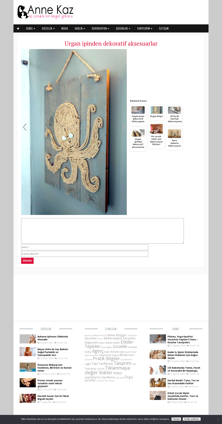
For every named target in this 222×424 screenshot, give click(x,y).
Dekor (100, 338)
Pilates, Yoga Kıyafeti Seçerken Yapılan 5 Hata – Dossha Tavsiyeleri (183, 339)
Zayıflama (108, 377)
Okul (131, 355)
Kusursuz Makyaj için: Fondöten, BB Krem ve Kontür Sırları (55, 367)
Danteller (91, 338)
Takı (94, 363)
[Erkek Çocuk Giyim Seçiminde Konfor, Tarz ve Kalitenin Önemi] (158, 399)
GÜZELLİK (47, 28)
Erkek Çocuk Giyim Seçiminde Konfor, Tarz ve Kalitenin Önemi (183, 396)
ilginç (98, 351)
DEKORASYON (100, 28)
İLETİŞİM (164, 28)
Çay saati (119, 377)
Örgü (128, 376)
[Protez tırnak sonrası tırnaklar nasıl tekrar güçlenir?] (28, 386)
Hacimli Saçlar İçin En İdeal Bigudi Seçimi (53, 397)
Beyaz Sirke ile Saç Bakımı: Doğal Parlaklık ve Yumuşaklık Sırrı (53, 352)
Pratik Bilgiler (106, 358)
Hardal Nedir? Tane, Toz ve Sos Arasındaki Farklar (183, 382)
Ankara (96, 335)
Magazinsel (105, 355)
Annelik (103, 335)
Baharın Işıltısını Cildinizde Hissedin (53, 338)
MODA (64, 28)
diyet (102, 342)
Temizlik (100, 368)
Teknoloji (90, 368)
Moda (124, 355)
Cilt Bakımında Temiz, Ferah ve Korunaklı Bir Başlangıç (184, 369)
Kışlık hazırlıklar (91, 355)
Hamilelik (132, 347)
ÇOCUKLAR (122, 28)
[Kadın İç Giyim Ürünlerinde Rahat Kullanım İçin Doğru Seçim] (158, 358)
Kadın (107, 351)
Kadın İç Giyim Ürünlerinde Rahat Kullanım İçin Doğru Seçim (183, 355)
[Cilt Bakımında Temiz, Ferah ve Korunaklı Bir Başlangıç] (158, 373)
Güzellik (46, 329)
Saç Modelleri (127, 359)
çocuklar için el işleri (105, 380)
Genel (176, 329)
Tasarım (122, 363)
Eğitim (109, 347)
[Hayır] (218, 419)
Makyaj (115, 355)
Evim (103, 347)
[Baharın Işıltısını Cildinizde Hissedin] (28, 342)
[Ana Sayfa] (45, 18)
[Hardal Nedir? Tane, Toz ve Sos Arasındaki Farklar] (158, 386)
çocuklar (90, 380)
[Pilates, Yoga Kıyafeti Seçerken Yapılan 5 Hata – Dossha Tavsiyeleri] (158, 342)
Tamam (176, 419)
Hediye (88, 351)
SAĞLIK (79, 28)
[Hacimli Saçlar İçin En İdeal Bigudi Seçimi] (28, 402)
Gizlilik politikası (191, 419)
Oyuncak (88, 359)
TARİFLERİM (144, 28)
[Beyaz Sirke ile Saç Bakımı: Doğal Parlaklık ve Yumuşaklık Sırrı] (28, 355)
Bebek (111, 335)
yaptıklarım (93, 377)
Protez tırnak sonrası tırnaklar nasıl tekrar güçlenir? (50, 383)
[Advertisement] (165, 73)
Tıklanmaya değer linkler (107, 370)
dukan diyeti (112, 342)
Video (117, 373)
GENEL (30, 28)
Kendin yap (117, 351)
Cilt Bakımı (132, 335)
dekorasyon (113, 338)
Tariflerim (105, 363)
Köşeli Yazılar (130, 352)
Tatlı (134, 364)
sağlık (88, 364)
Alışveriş (88, 335)
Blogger (121, 335)
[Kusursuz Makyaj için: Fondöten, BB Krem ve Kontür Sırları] (28, 371)
